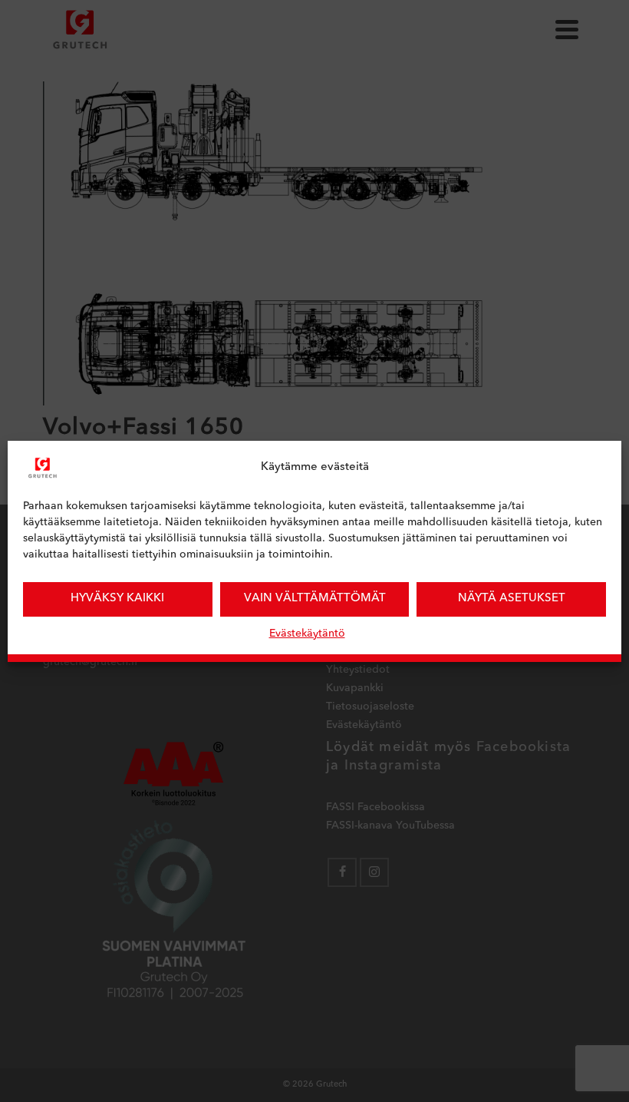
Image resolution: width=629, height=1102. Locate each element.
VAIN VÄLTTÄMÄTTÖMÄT (315, 598)
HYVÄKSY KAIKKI (117, 598)
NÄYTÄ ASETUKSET (511, 598)
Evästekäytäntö (307, 633)
